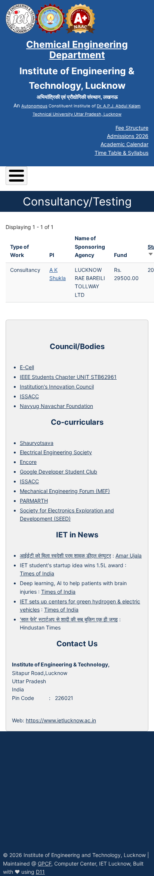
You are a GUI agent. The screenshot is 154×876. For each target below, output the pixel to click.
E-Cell (27, 367)
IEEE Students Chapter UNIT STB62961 (68, 377)
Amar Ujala (129, 555)
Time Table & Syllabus (121, 153)
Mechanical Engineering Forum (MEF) (65, 491)
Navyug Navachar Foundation (56, 406)
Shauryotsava (36, 443)
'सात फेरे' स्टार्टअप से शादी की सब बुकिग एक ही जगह (69, 619)
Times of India (37, 573)
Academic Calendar (124, 144)
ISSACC (29, 396)
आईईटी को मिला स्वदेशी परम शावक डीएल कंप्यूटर (65, 555)
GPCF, (45, 863)
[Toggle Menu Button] (16, 175)
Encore (28, 462)
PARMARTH (34, 500)
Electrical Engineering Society (56, 452)
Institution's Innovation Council (57, 386)
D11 (40, 872)
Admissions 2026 (127, 136)
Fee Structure (132, 128)
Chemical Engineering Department (77, 49)
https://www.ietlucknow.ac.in (61, 720)
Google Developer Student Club (58, 471)
